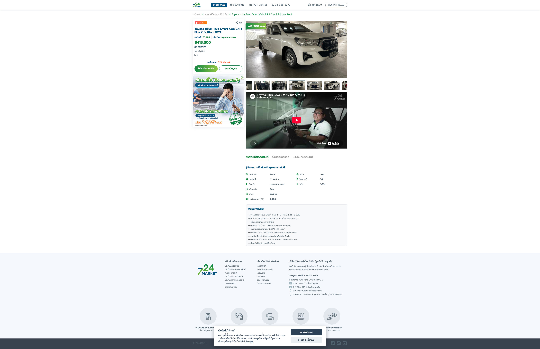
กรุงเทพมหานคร (277, 184)
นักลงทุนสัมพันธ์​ (264, 283)
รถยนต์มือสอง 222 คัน (216, 14)
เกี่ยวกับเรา (261, 265)
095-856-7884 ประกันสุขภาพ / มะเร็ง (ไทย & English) (317, 294)
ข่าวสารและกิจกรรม (265, 269)
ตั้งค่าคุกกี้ (249, 341)
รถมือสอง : (218, 62)
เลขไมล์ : (202, 37)
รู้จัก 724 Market (257, 5)
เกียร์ (251, 194)
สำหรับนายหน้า (237, 5)
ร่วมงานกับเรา (263, 280)
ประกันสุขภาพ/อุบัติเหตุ (234, 280)
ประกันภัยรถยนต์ (303, 157)
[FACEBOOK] (333, 344)
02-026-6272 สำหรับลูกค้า (305, 283)
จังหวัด (252, 184)
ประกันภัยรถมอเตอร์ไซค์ (235, 269)
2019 (272, 174)
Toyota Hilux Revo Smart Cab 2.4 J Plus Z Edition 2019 (262, 14)
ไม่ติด (322, 184)
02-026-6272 (282, 5)
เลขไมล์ (253, 179)
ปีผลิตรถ (252, 174)
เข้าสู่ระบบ (316, 5)
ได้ (321, 179)
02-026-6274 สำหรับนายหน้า (306, 287)
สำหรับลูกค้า (219, 5)
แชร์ (240, 22)
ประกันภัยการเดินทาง (234, 276)
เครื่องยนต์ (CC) (257, 199)
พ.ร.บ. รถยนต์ (231, 273)
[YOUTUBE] (345, 344)
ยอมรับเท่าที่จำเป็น (306, 340)
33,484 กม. (275, 179)
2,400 (273, 199)
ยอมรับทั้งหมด (306, 332)
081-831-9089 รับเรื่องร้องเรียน (307, 290)
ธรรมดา (273, 194)
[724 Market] (197, 5)
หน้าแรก (197, 14)
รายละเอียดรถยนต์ (257, 157)
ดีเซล (272, 189)
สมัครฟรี (336, 5)
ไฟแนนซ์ (303, 179)
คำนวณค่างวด (280, 157)
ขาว (322, 174)
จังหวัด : (224, 37)
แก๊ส (301, 184)
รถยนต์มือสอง (231, 287)
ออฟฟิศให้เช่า (230, 283)
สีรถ (302, 174)
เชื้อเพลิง (253, 189)
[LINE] (339, 344)
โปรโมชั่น (261, 273)
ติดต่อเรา (261, 276)
